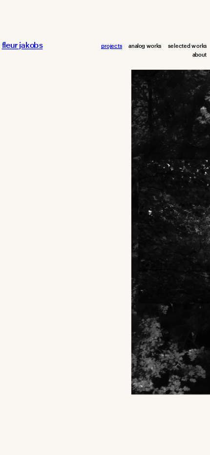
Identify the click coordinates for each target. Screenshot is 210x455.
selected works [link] (187, 45)
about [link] (199, 55)
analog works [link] (144, 45)
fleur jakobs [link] (22, 45)
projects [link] (111, 45)
